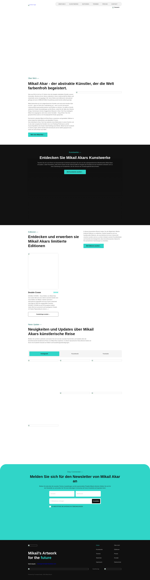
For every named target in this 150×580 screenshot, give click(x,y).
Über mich (61, 4)
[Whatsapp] (121, 574)
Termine (96, 4)
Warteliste (99, 558)
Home (97, 545)
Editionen (85, 4)
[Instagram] (104, 574)
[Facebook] (110, 574)
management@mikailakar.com (46, 564)
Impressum (99, 562)
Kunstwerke (73, 4)
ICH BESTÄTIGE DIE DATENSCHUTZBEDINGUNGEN (67, 506)
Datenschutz (117, 562)
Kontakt (114, 4)
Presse (105, 4)
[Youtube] (115, 574)
